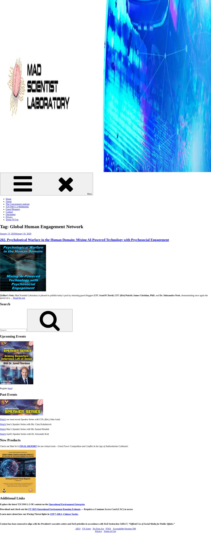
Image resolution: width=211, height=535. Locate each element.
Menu (89, 194)
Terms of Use (110, 531)
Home (8, 199)
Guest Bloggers (13, 209)
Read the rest (19, 298)
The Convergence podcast (17, 204)
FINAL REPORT (28, 446)
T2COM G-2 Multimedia (17, 207)
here (10, 388)
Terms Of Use (12, 219)
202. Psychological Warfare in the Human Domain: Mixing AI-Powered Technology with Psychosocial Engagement (84, 240)
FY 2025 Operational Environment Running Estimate (54, 509)
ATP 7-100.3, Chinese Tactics (64, 514)
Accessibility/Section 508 (124, 529)
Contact (9, 212)
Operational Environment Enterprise (67, 504)
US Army (86, 529)
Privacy (9, 217)
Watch (3, 419)
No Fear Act (98, 529)
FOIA (108, 529)
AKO (78, 529)
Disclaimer (11, 214)
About (8, 201)
